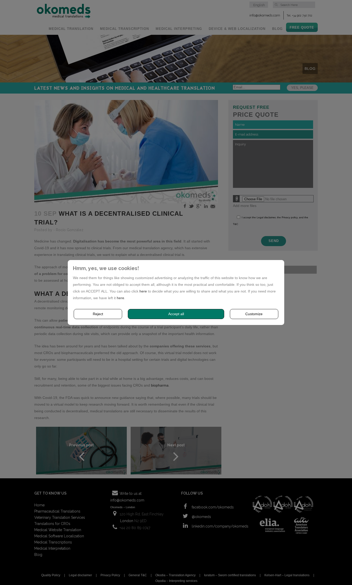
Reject (98, 314)
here (143, 291)
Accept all (176, 314)
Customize (254, 314)
